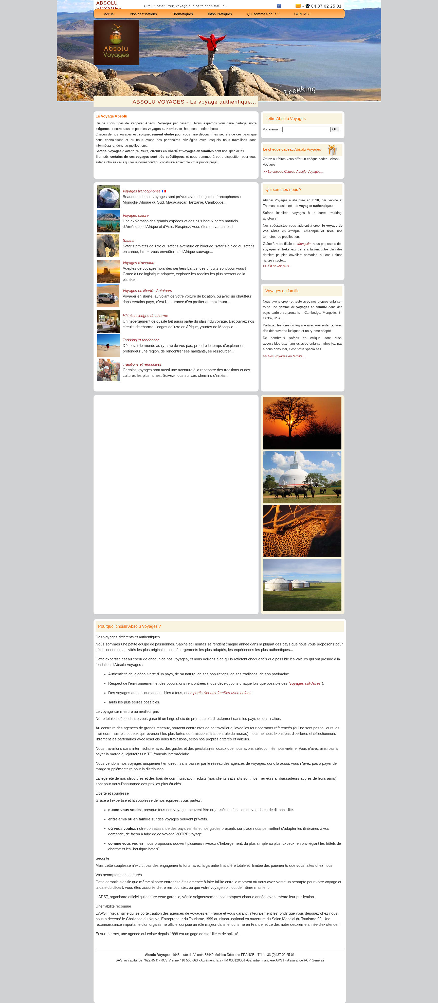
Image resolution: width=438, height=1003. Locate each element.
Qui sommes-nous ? (263, 14)
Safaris (128, 241)
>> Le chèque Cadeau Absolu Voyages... (293, 171)
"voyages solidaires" (305, 683)
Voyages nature (136, 215)
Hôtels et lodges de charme (145, 316)
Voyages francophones (142, 191)
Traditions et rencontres (142, 364)
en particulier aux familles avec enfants (220, 693)
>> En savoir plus (276, 266)
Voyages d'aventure (139, 263)
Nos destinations (143, 14)
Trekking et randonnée (141, 340)
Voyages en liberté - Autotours (147, 291)
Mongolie (304, 244)
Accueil (109, 14)
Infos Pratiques (220, 14)
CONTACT (302, 14)
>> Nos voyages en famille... (284, 356)
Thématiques (182, 14)
